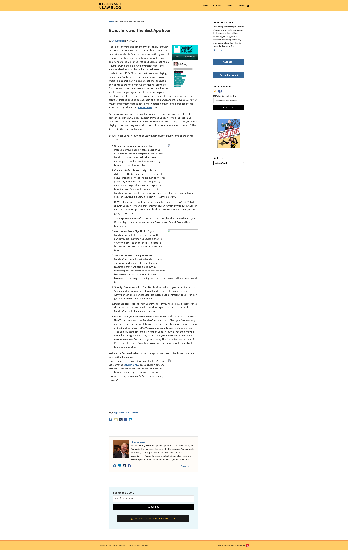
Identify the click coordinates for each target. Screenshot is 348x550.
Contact (241, 5)
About (229, 5)
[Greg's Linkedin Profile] (119, 466)
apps (116, 412)
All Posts (217, 5)
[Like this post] (125, 420)
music (122, 412)
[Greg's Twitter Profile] (124, 466)
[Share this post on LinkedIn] (130, 420)
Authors (223, 61)
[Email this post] (116, 420)
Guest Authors (224, 74)
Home (205, 5)
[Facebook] (220, 91)
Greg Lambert (117, 41)
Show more (186, 466)
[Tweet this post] (121, 420)
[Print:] (110, 420)
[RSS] (214, 91)
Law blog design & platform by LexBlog (231, 545)
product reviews (133, 412)
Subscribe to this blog (226, 96)
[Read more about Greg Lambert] (114, 466)
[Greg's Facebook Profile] (129, 466)
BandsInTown (145, 107)
